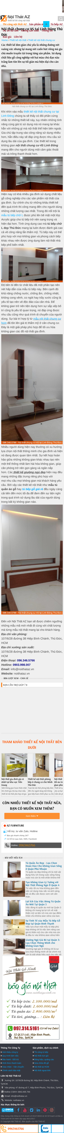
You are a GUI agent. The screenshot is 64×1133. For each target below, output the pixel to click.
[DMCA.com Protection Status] (8, 1110)
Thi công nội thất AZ (15, 24)
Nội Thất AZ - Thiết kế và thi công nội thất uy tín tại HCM (15, 18)
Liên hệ (18, 36)
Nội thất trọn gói (41, 1056)
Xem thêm (31, 816)
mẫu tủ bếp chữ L (12, 215)
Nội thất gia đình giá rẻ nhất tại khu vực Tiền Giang (12, 782)
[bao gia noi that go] (32, 1041)
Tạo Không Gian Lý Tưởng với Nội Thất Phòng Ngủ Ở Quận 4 (42, 884)
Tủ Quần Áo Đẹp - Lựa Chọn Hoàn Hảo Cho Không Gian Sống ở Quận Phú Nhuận (44, 866)
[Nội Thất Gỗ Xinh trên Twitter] (32, 1110)
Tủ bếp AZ (57, 24)
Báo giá (7, 36)
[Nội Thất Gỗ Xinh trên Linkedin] (38, 1110)
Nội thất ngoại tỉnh (42, 1070)
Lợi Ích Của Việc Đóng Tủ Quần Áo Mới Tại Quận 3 (43, 903)
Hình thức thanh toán (11, 1063)
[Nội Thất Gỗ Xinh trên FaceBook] (18, 1110)
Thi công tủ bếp (41, 1052)
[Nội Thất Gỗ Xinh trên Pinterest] (45, 1110)
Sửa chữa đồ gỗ (41, 1063)
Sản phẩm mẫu (38, 24)
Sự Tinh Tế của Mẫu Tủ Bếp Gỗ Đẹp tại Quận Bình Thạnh (43, 922)
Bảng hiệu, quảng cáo (44, 1059)
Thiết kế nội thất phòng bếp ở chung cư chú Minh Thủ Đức (40, 782)
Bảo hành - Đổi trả (10, 1059)
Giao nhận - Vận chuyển (13, 1067)
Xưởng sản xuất (30, 30)
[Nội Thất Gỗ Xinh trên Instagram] (52, 1110)
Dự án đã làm (10, 30)
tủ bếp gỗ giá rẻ (32, 489)
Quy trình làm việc (10, 1056)
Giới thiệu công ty (10, 1052)
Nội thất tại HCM (41, 1067)
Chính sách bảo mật (11, 1070)
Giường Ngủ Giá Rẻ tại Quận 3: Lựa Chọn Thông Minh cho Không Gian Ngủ (43, 942)
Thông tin (47, 30)
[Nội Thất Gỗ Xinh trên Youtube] (25, 1110)
